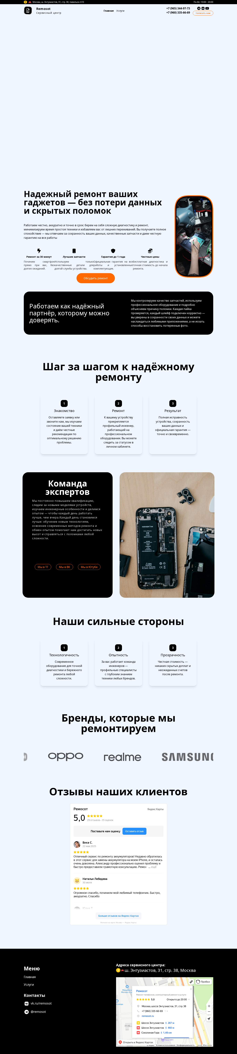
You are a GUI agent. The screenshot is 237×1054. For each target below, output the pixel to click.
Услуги (120, 10)
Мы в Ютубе (89, 567)
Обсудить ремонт (96, 278)
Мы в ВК (64, 567)
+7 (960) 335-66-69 (178, 12)
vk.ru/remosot (41, 1003)
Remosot (43, 9)
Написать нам (203, 13)
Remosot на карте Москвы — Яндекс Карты (118, 923)
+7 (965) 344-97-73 (178, 8)
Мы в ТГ (43, 567)
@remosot (38, 1012)
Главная (109, 10)
